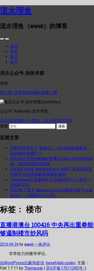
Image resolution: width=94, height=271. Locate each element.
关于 (14, 62)
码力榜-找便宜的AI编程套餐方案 (28, 92)
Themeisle (33, 268)
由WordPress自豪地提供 (22, 262)
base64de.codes (60, 262)
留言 (14, 56)
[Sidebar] (2, 39)
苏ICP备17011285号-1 (66, 268)
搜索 (4, 126)
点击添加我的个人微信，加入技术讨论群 (36, 120)
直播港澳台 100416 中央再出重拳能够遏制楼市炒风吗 (46, 229)
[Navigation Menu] (7, 39)
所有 (14, 51)
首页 (14, 46)
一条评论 (42, 244)
